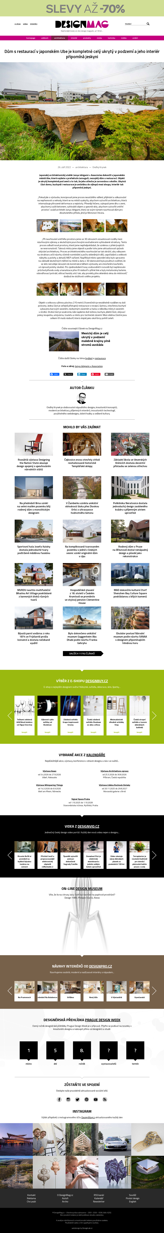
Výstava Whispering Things (49, 785)
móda (99, 38)
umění (135, 38)
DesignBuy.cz (96, 681)
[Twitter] (77, 1099)
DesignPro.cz (100, 966)
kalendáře (95, 755)
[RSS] (104, 1099)
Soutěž (132, 1195)
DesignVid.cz (88, 826)
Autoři (65, 1198)
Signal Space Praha (80, 799)
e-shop (18, 24)
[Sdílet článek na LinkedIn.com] (82, 373)
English (132, 1201)
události (44, 38)
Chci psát (31, 1201)
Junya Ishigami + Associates (89, 366)
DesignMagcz (88, 1117)
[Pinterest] (86, 1099)
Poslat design (132, 1198)
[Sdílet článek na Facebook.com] (54, 373)
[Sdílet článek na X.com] (68, 373)
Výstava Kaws (49, 771)
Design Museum (89, 888)
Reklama (31, 1198)
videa (25, 24)
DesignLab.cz (87, 1228)
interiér (74, 38)
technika (111, 38)
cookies (105, 1220)
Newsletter (99, 1201)
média (123, 38)
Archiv (65, 1201)
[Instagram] (68, 1099)
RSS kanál (99, 1195)
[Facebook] (59, 1099)
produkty (87, 38)
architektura (59, 38)
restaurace (100, 358)
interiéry (33, 24)
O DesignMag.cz (65, 1195)
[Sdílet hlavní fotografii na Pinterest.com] (95, 373)
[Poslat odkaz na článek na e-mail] (109, 373)
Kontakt (31, 1195)
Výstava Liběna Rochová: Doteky (114, 785)
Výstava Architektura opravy (114, 771)
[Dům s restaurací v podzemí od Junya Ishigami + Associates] (82, 111)
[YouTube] (95, 1099)
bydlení (88, 358)
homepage (30, 38)
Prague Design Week (102, 1020)
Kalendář (98, 1198)
